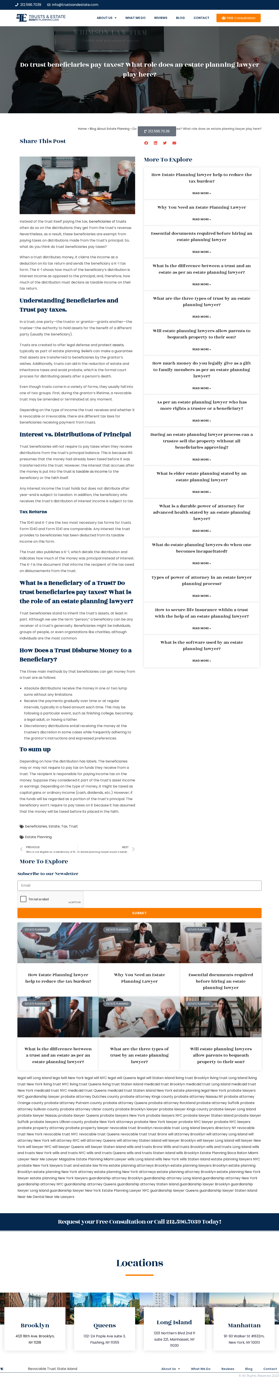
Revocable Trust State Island (52, 1368)
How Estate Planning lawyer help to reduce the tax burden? (201, 178)
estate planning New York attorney (63, 1171)
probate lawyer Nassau (37, 1115)
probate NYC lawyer (196, 1121)
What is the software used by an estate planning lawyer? (201, 645)
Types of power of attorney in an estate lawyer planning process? (201, 580)
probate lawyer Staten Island (208, 1115)
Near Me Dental (30, 1196)
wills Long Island (141, 1159)
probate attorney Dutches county (90, 1096)
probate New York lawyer (156, 1121)
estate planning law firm (44, 20)
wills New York (167, 1159)
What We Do (135, 18)
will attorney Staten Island (139, 1140)
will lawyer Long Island (215, 1140)
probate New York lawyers (40, 1165)
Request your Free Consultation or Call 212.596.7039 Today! (139, 1221)
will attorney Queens (98, 1140)
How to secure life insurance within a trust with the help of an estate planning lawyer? (202, 613)
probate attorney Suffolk (217, 1102)
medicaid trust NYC (50, 1090)
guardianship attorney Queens (90, 1184)
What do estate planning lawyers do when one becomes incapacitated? (201, 548)
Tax (64, 826)
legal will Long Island (34, 1077)
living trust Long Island (228, 1077)
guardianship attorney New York (229, 1178)
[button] (146, 143)
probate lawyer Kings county (183, 1109)
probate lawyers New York (122, 1115)
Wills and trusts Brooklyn (184, 1146)
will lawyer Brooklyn (179, 1140)
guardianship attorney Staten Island (148, 1184)
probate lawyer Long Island (232, 1109)
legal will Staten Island (156, 1077)
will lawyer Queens (68, 1146)
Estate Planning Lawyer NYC (125, 1190)
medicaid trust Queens (87, 1090)
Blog (180, 18)
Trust (73, 826)
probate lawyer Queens (78, 1115)
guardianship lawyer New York (75, 1190)
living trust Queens (85, 1084)
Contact (201, 18)
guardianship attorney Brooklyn (116, 1178)
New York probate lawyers (233, 1090)
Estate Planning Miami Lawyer (101, 1159)
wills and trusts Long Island (228, 1146)
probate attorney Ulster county (87, 1109)
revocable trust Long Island (176, 1127)
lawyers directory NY (219, 1127)
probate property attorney (41, 1127)
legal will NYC (96, 1077)
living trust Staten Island (122, 1084)
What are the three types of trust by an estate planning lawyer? (201, 301)
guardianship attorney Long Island (173, 1178)
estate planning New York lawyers (59, 1178)
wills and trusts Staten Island (151, 1152)
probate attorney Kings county (146, 1096)
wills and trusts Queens (106, 1152)
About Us (104, 18)
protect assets (111, 344)
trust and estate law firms (86, 1165)
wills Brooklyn (187, 1152)
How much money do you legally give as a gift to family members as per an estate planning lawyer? (201, 369)
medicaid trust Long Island (208, 1084)
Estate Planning (38, 836)
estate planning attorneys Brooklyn (139, 1165)
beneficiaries (36, 826)
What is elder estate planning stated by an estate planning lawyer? (202, 476)
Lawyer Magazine (60, 1159)
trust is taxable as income (85, 471)
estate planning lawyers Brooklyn (199, 1165)
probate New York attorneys (108, 1121)
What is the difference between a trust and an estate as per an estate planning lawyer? (202, 269)
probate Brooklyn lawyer (136, 1109)
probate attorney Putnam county (73, 1102)
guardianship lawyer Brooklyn (205, 1184)
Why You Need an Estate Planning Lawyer (201, 207)
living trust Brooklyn (192, 1077)
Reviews (160, 18)
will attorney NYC (65, 1140)
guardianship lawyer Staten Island (228, 1190)
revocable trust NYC (60, 1134)
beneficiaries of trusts (107, 221)
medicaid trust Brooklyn (164, 1084)
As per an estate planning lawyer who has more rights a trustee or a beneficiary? (202, 405)
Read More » (201, 193)
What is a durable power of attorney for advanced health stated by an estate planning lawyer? (201, 512)
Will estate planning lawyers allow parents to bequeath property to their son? (201, 334)
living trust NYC (56, 1084)
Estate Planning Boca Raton (223, 1152)
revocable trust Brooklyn (131, 1127)
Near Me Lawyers (59, 1196)
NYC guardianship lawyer (38, 1096)
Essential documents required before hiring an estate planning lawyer (201, 236)
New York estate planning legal (183, 1090)
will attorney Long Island (226, 1134)
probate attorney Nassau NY (198, 1096)
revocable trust (134, 1134)
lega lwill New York (68, 1077)
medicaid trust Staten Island (131, 1090)
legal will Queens (122, 1077)
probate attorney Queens (125, 1102)
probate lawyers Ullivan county (56, 1121)
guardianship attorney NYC (40, 1184)
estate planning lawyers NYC (235, 1159)
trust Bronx (157, 1134)
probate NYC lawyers (232, 1121)
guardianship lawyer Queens (174, 1190)
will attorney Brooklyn (186, 1134)
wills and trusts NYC (69, 1152)
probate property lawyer (87, 1127)
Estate (54, 826)
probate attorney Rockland (172, 1102)
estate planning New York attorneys (125, 1171)
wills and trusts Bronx (145, 1146)
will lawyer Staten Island (105, 1146)
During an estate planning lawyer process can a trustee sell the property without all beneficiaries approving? (201, 441)
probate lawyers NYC (164, 1115)
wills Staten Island (195, 1159)
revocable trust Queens (99, 1134)
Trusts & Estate (47, 16)
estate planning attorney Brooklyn (186, 1171)
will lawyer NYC (38, 1146)
